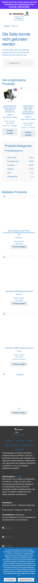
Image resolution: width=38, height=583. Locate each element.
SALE (9, 172)
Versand (11, 123)
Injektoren (10, 169)
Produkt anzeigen (9, 131)
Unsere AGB (19, 449)
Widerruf (29, 440)
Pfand (17, 476)
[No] (36, 565)
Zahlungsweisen (28, 445)
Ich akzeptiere (10, 580)
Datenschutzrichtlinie (26, 580)
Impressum (9, 440)
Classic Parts (11, 157)
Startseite (7, 26)
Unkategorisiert (12, 176)
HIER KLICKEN (23, 7)
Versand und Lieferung (12, 445)
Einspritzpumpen (13, 161)
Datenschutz (20, 440)
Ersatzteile (11, 165)
